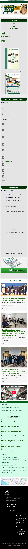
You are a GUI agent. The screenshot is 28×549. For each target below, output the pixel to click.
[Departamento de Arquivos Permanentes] (1, 419)
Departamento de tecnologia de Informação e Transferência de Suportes (12, 441)
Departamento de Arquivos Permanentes (11, 421)
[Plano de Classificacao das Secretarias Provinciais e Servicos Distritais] (3, 150)
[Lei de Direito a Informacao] (3, 164)
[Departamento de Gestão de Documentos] (1, 424)
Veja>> (14, 229)
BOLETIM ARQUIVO (5, 36)
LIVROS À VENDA (14, 28)
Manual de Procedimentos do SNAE (9, 147)
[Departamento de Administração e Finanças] (1, 444)
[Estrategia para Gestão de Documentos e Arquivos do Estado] (3, 176)
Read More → (5, 308)
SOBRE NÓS (4, 402)
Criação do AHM (5, 126)
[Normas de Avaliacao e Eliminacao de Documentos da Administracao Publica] (3, 157)
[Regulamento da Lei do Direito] (3, 170)
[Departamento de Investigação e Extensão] (1, 429)
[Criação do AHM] (3, 124)
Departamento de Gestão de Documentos (11, 426)
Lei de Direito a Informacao (7, 167)
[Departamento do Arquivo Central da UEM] (1, 449)
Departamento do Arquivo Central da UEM (11, 451)
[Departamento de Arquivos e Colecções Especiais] (1, 433)
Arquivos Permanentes (6, 110)
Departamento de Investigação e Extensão (11, 431)
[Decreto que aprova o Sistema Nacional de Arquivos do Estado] (3, 137)
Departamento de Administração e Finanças (11, 446)
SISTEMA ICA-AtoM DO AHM (8, 45)
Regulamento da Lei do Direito (8, 173)
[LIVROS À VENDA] (14, 25)
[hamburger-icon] (26, 2)
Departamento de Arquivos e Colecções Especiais (13, 435)
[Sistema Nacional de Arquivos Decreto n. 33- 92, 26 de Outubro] (3, 130)
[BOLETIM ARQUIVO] (3, 33)
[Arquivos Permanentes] (2, 107)
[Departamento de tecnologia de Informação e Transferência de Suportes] (1, 438)
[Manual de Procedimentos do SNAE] (3, 144)
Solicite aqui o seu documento (14, 194)
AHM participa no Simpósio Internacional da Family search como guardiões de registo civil (13, 371)
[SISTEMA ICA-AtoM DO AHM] (3, 41)
